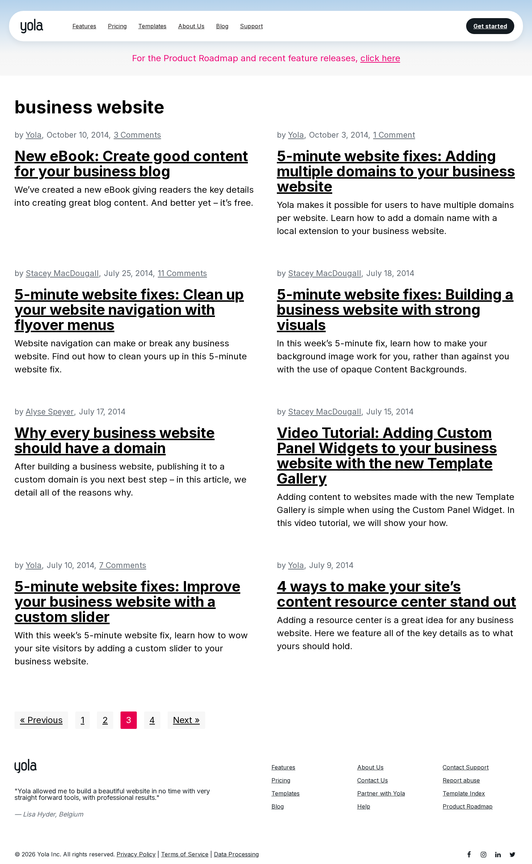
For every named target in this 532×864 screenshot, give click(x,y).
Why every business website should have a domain (114, 440)
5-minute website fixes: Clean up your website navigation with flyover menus (129, 309)
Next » (186, 720)
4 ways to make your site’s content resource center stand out (396, 593)
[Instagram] (483, 855)
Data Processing (236, 854)
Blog (222, 26)
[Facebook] (469, 855)
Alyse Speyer (50, 411)
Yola (34, 134)
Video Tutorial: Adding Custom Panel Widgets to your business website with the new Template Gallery (387, 455)
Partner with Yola (381, 793)
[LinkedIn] (498, 855)
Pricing (117, 26)
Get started (490, 26)
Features (84, 26)
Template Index (464, 793)
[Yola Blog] (32, 26)
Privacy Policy (136, 854)
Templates (152, 26)
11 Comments (182, 273)
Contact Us (372, 780)
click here (380, 58)
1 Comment (394, 134)
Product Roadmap (468, 806)
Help (363, 806)
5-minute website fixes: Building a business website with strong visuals (395, 309)
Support (251, 26)
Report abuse (461, 780)
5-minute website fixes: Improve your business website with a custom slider (127, 601)
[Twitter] (512, 855)
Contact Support (466, 767)
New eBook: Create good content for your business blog (131, 163)
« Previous (41, 720)
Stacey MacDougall (62, 273)
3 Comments (137, 134)
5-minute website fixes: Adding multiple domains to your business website (396, 171)
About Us (191, 26)
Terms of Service (184, 854)
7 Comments (122, 565)
